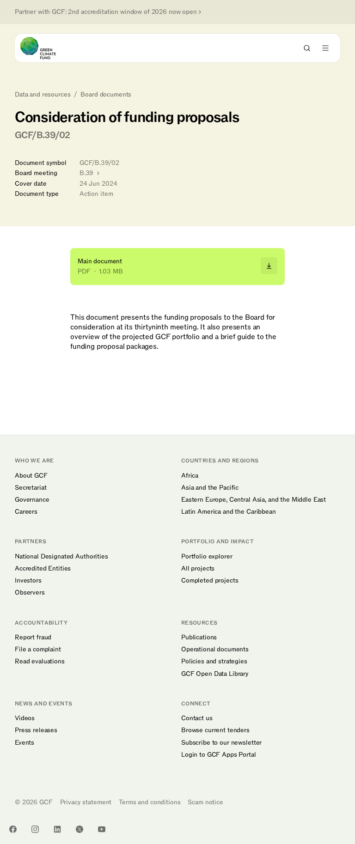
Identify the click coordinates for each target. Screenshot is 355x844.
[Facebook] (13, 829)
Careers (26, 512)
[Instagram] (35, 829)
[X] (79, 829)
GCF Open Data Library (215, 674)
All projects (197, 569)
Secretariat (30, 488)
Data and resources (42, 95)
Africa (189, 476)
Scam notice (205, 802)
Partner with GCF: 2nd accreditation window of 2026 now (106, 12)
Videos (25, 718)
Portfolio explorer (206, 557)
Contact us (197, 718)
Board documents (105, 95)
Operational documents (215, 649)
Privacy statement (86, 802)
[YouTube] (101, 829)
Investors (28, 581)
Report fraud (33, 637)
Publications (199, 637)
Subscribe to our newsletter (221, 743)
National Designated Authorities (61, 557)
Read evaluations (40, 661)
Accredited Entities (43, 569)
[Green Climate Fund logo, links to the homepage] (46, 48)
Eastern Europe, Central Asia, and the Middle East (253, 500)
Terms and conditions (149, 802)
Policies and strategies (214, 661)
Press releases (36, 730)
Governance (32, 500)
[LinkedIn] (57, 829)
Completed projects (209, 581)
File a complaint (38, 649)
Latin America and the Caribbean (228, 512)
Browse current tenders (215, 730)
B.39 (87, 173)
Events (24, 743)
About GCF (31, 476)
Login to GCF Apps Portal (218, 755)
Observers (30, 593)
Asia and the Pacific (210, 488)
